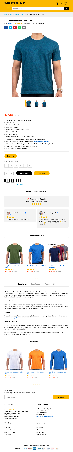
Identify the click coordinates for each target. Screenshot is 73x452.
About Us (39, 430)
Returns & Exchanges (10, 432)
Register (66, 4)
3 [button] (37, 384)
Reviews (26, 23)
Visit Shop (7, 427)
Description (22, 284)
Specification (36, 284)
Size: (11, 161)
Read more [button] (42, 224)
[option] (15, 258)
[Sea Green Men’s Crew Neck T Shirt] (6, 27)
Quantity (6, 171)
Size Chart (10, 156)
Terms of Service (41, 434)
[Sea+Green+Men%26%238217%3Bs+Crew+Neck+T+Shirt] (10, 27)
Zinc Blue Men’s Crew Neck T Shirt (36, 266)
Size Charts (7, 434)
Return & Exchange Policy (41, 141)
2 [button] (35, 384)
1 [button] (33, 384)
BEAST (10, 23)
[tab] (22, 284)
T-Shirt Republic (32, 445)
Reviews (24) (50, 284)
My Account (39, 427)
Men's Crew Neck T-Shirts (17, 185)
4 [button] (39, 384)
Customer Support (9, 430)
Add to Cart (24, 173)
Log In (65, 2)
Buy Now (41, 173)
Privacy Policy (40, 432)
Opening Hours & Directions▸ (44, 416)
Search (66, 8)
